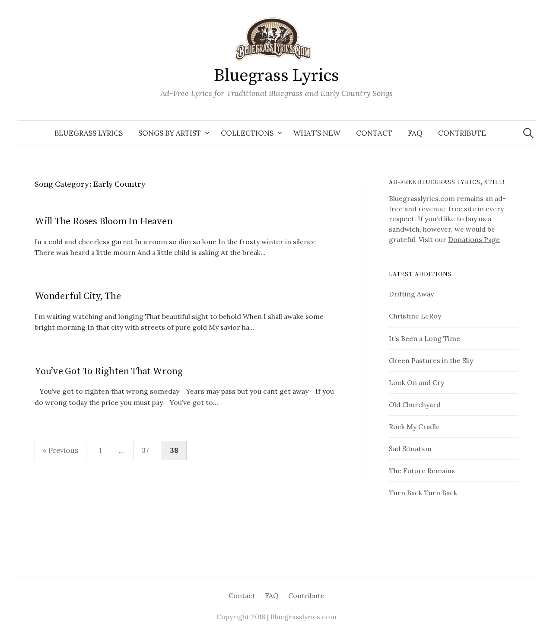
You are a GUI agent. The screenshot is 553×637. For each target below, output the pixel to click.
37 (145, 450)
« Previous (60, 450)
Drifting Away (411, 294)
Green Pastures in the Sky (431, 360)
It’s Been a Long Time (424, 338)
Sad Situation (410, 448)
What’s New (316, 133)
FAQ (415, 133)
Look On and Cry (416, 382)
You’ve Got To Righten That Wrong (109, 371)
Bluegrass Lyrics (276, 75)
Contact (374, 133)
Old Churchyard (415, 404)
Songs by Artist (169, 133)
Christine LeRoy (415, 316)
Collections (247, 133)
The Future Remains (422, 470)
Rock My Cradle (414, 426)
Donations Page (474, 239)
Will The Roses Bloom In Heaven (103, 221)
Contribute (462, 133)
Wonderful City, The (78, 296)
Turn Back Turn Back (423, 492)
